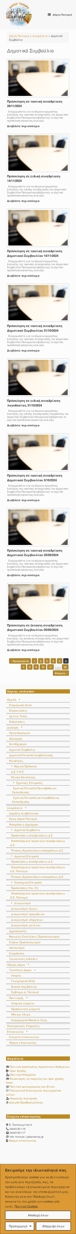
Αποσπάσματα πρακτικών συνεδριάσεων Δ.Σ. (37, 843)
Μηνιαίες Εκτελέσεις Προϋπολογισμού (34, 936)
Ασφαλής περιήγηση (23, 1098)
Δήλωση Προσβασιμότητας (26, 1102)
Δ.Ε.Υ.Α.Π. (17, 772)
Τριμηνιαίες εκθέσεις (23, 959)
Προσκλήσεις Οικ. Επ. (25, 888)
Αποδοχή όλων (38, 1215)
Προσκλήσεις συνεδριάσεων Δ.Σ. (32, 835)
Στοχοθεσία (16, 953)
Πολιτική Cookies (26, 1206)
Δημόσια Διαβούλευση (23, 813)
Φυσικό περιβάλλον (24, 986)
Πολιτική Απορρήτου (23, 1074)
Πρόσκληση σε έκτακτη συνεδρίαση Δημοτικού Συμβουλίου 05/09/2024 (34, 627)
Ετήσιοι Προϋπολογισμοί (25, 942)
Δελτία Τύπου (18, 716)
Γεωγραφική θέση (23, 981)
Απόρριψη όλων (53, 1226)
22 (65, 667)
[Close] (71, 1167)
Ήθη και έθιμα (20, 1014)
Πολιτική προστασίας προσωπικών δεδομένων (40, 1067)
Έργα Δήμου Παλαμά (23, 819)
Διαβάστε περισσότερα (23, 126)
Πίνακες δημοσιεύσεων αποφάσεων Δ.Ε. (37, 877)
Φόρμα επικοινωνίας (22, 1042)
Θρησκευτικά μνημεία (25, 1009)
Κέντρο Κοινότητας (23, 777)
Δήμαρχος (15, 738)
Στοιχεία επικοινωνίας (24, 1037)
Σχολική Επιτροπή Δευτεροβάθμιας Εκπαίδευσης (35, 800)
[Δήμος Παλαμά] (19, 14)
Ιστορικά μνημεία (22, 1003)
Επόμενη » (61, 673)
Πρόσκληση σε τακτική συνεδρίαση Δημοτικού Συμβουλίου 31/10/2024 (34, 328)
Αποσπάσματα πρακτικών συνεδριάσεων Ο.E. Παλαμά (37, 895)
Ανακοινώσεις (18, 710)
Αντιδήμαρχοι (18, 744)
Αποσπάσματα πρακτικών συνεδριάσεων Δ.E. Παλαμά (37, 869)
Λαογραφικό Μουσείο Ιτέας (29, 1020)
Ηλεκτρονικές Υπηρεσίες (23, 1026)
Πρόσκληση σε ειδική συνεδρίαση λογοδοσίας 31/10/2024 (33, 402)
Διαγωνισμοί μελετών (25, 925)
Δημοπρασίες (18, 931)
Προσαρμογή (18, 1226)
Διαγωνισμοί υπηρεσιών (27, 920)
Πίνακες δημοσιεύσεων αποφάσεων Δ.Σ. (37, 850)
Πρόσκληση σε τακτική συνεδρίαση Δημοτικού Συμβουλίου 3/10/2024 (34, 477)
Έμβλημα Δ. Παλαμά (25, 992)
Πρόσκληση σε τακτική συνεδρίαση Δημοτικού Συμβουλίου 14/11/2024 (34, 253)
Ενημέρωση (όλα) (20, 705)
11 (50, 667)
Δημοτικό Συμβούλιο (22, 750)
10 (43, 667)
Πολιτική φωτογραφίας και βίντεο (32, 1086)
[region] (38, 1199)
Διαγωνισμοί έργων (24, 908)
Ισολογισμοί (17, 948)
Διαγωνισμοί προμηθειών (28, 914)
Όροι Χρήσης (18, 1071)
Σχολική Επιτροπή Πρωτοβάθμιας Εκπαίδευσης (34, 790)
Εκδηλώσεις (17, 722)
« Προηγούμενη (20, 661)
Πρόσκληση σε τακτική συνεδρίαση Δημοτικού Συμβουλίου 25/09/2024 (34, 552)
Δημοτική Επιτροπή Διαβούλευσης (31, 755)
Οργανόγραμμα (19, 733)
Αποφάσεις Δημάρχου (23, 824)
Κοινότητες (16, 761)
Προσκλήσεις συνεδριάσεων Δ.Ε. (32, 861)
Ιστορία (16, 975)
